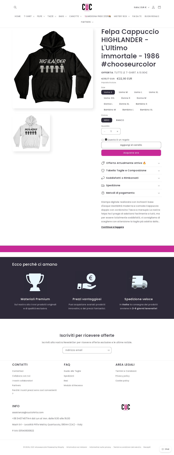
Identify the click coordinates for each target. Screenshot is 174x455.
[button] (15, 7)
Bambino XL (146, 109)
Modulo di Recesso (73, 385)
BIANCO (120, 120)
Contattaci (18, 371)
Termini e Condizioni (126, 371)
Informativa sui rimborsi (77, 447)
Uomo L (138, 92)
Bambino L (128, 109)
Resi (66, 380)
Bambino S (141, 104)
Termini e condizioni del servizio (127, 447)
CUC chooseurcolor (39, 447)
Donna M (141, 98)
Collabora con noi (21, 376)
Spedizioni (69, 376)
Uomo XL (153, 92)
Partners (16, 385)
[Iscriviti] (108, 350)
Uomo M (123, 92)
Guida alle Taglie (72, 371)
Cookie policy (122, 380)
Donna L (108, 104)
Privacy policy (123, 376)
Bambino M (110, 109)
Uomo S (108, 92)
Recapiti (147, 447)
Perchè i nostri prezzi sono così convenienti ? (34, 392)
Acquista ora (131, 152)
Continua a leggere (112, 227)
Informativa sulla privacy (100, 447)
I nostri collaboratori (22, 380)
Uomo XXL (109, 98)
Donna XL (124, 104)
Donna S (125, 98)
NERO (106, 120)
